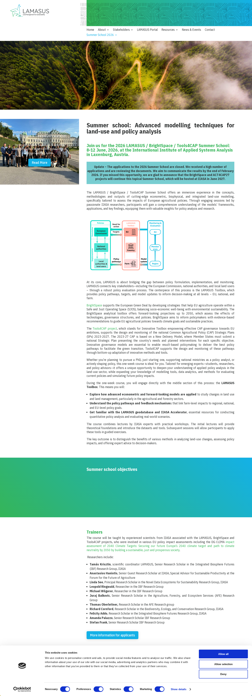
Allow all (223, 654)
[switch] (98, 689)
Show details (178, 689)
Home (90, 30)
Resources (168, 30)
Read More (39, 162)
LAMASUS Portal (147, 30)
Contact (210, 30)
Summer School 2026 (100, 35)
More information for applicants (112, 635)
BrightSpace (94, 305)
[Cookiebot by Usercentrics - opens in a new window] (22, 689)
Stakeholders (121, 30)
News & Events (191, 30)
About (102, 30)
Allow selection (223, 664)
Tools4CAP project (105, 328)
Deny (223, 674)
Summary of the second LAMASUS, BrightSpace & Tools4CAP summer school (39, 135)
